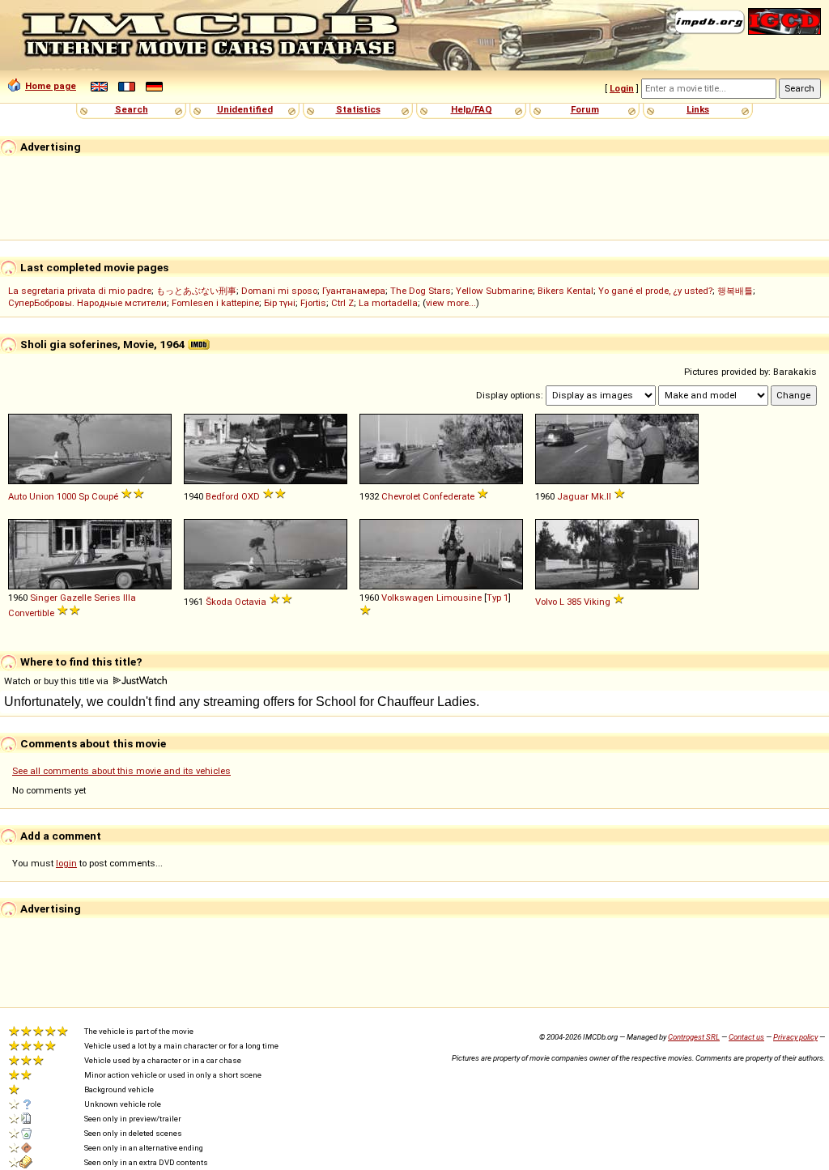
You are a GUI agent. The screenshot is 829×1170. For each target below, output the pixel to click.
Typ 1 (497, 597)
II (608, 496)
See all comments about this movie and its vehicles (121, 770)
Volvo (546, 601)
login (66, 863)
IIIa (129, 597)
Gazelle (75, 597)
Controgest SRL (694, 1036)
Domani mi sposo (279, 290)
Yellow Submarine (494, 290)
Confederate (448, 496)
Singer (43, 597)
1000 (66, 496)
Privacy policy (795, 1036)
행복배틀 (735, 290)
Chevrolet (400, 496)
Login (622, 88)
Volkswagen (407, 597)
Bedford (222, 496)
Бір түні (279, 302)
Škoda (219, 601)
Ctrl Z (342, 302)
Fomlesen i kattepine (215, 302)
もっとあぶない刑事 (196, 290)
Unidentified (245, 109)
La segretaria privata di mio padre (79, 290)
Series (107, 597)
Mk (597, 496)
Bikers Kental (565, 290)
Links (698, 109)
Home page (50, 85)
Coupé (104, 496)
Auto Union (31, 496)
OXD (250, 496)
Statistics (358, 109)
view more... (451, 302)
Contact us (746, 1036)
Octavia (250, 601)
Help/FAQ (471, 109)
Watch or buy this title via (57, 681)
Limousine (459, 597)
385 (574, 601)
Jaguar (573, 496)
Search (131, 109)
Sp (84, 496)
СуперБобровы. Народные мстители (87, 302)
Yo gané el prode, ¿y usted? (655, 290)
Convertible (31, 613)
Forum (585, 109)
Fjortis (313, 302)
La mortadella (388, 302)
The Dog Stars (420, 290)
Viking (597, 601)
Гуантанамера (353, 290)
